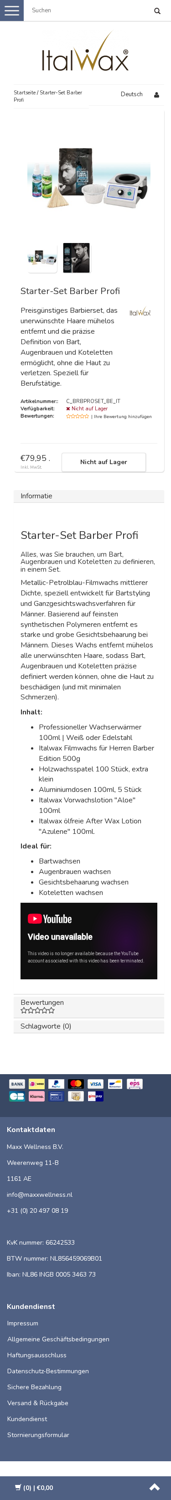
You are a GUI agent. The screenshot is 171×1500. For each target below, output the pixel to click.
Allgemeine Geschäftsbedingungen (58, 1339)
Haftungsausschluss (37, 1355)
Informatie (36, 496)
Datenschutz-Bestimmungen (48, 1371)
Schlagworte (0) (46, 1026)
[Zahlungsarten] (85, 1091)
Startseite (25, 92)
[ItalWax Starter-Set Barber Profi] (42, 258)
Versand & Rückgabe (37, 1403)
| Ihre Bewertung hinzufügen (121, 417)
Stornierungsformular (38, 1435)
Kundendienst (27, 1419)
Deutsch (132, 94)
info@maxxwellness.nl (40, 1194)
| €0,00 (38, 1488)
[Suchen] (157, 11)
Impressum (22, 1323)
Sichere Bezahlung (34, 1387)
